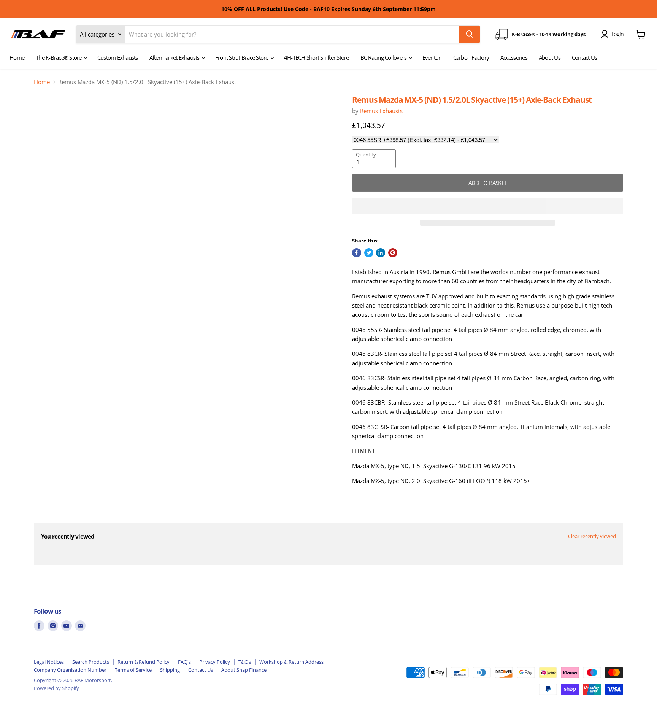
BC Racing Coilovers (384, 57)
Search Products (90, 661)
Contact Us (584, 57)
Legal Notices (49, 661)
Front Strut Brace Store (242, 57)
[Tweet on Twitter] (368, 252)
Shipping (170, 669)
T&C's (244, 661)
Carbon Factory (471, 57)
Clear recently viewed (592, 536)
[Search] (469, 34)
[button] (487, 206)
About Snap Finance (244, 669)
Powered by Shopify (56, 688)
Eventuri (432, 57)
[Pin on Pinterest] (392, 252)
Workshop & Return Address (291, 661)
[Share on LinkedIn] (380, 252)
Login (617, 34)
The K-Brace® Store (59, 57)
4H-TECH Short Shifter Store (316, 57)
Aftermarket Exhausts (175, 57)
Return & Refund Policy (143, 661)
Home (17, 57)
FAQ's (184, 661)
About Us (549, 57)
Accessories (513, 57)
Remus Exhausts (381, 111)
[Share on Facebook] (356, 252)
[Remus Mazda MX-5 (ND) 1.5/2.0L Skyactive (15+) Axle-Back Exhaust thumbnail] (59, 117)
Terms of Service (133, 669)
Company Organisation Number (70, 669)
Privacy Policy (214, 661)
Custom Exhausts (117, 57)
